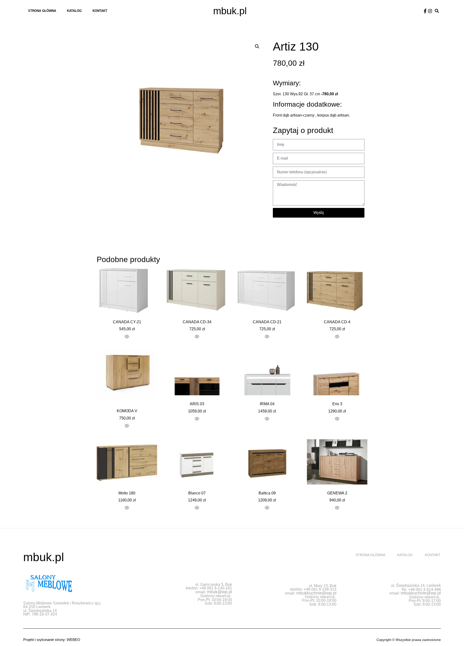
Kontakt (100, 11)
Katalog (74, 11)
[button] (437, 11)
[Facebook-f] (425, 11)
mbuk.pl (230, 11)
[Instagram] (430, 11)
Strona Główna (42, 11)
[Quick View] (127, 337)
